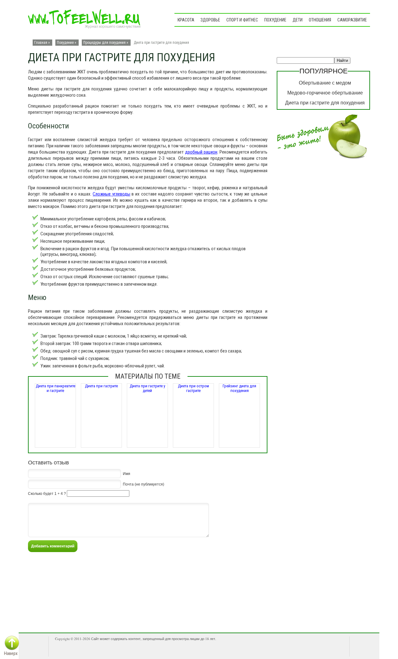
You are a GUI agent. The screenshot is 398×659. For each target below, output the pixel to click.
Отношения (320, 19)
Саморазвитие (352, 19)
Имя (126, 473)
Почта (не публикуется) (143, 484)
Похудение (275, 19)
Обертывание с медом (325, 82)
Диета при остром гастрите (193, 388)
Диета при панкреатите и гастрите (55, 388)
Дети (298, 19)
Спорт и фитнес (242, 19)
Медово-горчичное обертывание (325, 92)
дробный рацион (201, 152)
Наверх (11, 653)
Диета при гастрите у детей (147, 388)
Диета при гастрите (101, 386)
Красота (186, 19)
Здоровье (210, 19)
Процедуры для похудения (104, 42)
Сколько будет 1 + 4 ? (47, 493)
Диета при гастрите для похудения (325, 102)
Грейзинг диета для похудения (239, 388)
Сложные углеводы (111, 194)
